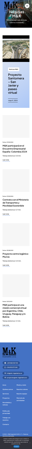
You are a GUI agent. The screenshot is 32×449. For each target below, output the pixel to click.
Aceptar (16, 446)
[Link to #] (27, 6)
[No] (30, 443)
